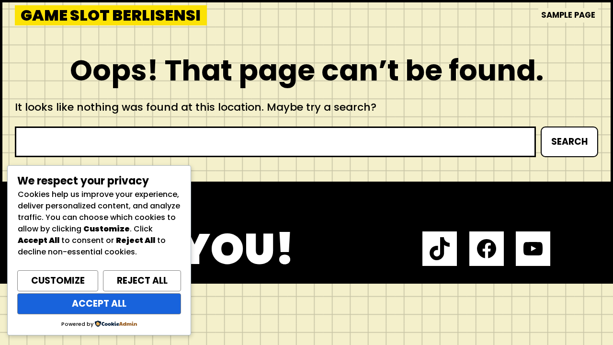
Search (569, 141)
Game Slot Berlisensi (111, 15)
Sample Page (568, 15)
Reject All (142, 280)
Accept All (99, 303)
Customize (58, 280)
